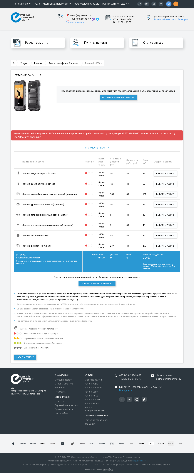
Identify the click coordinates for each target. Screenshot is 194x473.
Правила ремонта (64, 409)
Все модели (90, 424)
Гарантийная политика (66, 405)
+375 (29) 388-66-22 (80, 15)
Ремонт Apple (91, 383)
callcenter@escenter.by (168, 378)
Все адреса (125, 390)
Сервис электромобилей (87, 4)
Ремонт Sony (91, 392)
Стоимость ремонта (97, 148)
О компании (21, 4)
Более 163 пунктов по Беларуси (171, 19)
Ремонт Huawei (92, 399)
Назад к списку (25, 357)
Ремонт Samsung (93, 387)
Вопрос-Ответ (62, 413)
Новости (59, 401)
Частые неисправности (96, 420)
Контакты (60, 387)
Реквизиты (60, 392)
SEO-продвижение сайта (91, 470)
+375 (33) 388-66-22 (80, 19)
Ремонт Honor (92, 403)
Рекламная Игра (110, 4)
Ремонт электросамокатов (94, 409)
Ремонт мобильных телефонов (51, 4)
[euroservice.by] (13, 63)
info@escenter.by (139, 461)
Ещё (123, 4)
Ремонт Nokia (91, 395)
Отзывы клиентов (64, 383)
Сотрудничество (63, 380)
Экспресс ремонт (93, 380)
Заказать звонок (75, 22)
